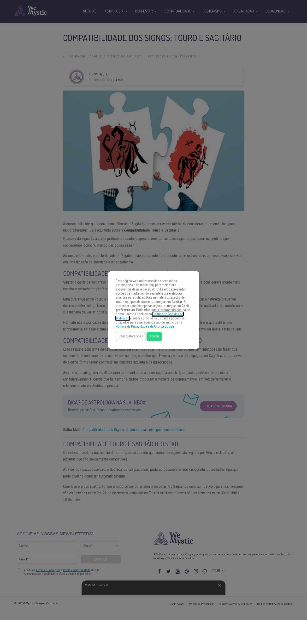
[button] (131, 336)
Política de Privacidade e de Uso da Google (145, 326)
